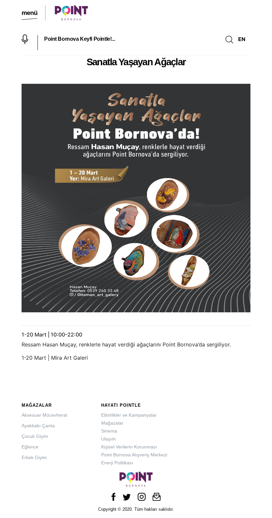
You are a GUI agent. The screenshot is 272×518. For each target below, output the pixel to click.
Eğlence (30, 446)
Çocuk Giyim (35, 436)
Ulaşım (108, 438)
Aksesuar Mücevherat (44, 415)
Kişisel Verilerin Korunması (129, 446)
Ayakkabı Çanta (38, 425)
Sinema (109, 431)
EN (241, 39)
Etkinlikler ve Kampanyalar (129, 415)
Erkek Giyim (34, 457)
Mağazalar (112, 423)
